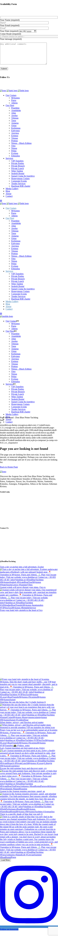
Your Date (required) (9, 31)
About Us (7, 510)
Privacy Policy (9, 522)
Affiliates (7, 517)
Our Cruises (9, 497)
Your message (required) (11, 39)
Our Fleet (7, 500)
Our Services (9, 502)
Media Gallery (9, 505)
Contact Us (8, 512)
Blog (5, 507)
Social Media (9, 515)
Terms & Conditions (12, 520)
